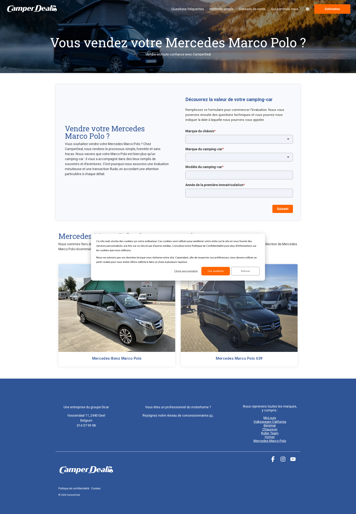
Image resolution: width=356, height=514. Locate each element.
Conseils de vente (252, 9)
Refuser (245, 270)
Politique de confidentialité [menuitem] (73, 488)
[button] (273, 460)
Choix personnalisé (186, 270)
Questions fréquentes (188, 9)
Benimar (270, 425)
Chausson (269, 429)
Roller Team (269, 433)
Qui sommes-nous (285, 9)
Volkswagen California (269, 422)
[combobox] (239, 139)
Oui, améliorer (216, 270)
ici (211, 415)
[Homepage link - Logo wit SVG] (86, 482)
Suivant (283, 209)
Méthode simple (221, 9)
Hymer (270, 437)
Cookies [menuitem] (95, 488)
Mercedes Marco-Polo (269, 441)
